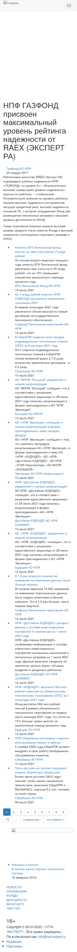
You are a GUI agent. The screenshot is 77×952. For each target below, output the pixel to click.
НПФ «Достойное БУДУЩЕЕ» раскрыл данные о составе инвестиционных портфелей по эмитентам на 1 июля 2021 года (41, 629)
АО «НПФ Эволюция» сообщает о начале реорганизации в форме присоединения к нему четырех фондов (39, 428)
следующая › (32, 819)
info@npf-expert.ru (52, 936)
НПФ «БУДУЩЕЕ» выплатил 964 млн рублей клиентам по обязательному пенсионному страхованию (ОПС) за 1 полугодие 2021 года (42, 693)
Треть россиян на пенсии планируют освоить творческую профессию (41, 770)
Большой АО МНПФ (29, 414)
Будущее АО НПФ (27, 567)
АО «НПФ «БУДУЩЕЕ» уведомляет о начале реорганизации (41, 535)
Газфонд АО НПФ (18, 168)
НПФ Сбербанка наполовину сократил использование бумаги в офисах (42, 740)
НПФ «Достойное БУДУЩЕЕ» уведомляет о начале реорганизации (41, 484)
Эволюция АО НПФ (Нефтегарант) (39, 473)
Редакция (14, 941)
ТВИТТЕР (13, 908)
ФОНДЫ (12, 895)
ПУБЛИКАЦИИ (16, 891)
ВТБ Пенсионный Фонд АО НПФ (37, 286)
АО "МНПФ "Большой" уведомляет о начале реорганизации (40, 381)
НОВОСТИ (13, 887)
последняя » (55, 819)
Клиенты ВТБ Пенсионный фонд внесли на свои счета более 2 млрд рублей (40, 251)
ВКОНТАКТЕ (15, 904)
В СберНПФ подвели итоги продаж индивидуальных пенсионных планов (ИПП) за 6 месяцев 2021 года (41, 341)
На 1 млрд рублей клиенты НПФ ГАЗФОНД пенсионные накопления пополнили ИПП (40, 298)
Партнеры (14, 946)
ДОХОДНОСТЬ (16, 900)
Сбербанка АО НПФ (29, 371)
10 (7, 819)
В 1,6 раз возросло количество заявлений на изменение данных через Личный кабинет (42, 580)
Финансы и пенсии (25, 864)
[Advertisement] (38, 53)
